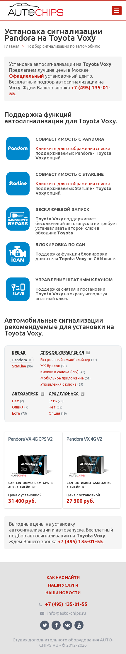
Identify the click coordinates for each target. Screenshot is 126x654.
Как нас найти (63, 577)
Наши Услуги (63, 585)
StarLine (19, 366)
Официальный (26, 76)
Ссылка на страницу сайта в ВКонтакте (67, 625)
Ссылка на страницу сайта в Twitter (44, 625)
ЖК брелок (50, 366)
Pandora (19, 360)
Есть (16, 413)
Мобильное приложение (62, 378)
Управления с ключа (58, 384)
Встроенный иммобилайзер (65, 359)
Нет (15, 401)
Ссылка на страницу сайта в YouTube (79, 625)
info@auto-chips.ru (66, 613)
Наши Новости (63, 592)
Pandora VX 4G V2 (84, 439)
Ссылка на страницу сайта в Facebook (56, 625)
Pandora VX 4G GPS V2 (30, 439)
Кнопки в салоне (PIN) (59, 372)
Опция (17, 407)
